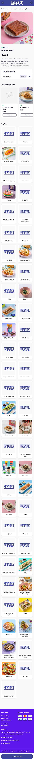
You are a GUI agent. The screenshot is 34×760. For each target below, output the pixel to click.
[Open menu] (2, 2)
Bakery (17, 9)
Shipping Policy (5, 715)
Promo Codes (4, 723)
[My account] (31, 2)
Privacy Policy (4, 718)
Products (10, 9)
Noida (28, 751)
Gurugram (12, 751)
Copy (29, 76)
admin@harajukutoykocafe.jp (11, 740)
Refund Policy (4, 725)
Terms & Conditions (6, 720)
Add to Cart (18, 756)
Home (3, 9)
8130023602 (6, 743)
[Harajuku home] (17, 3)
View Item (9, 115)
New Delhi (23, 751)
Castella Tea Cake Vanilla (8, 108)
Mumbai (18, 751)
